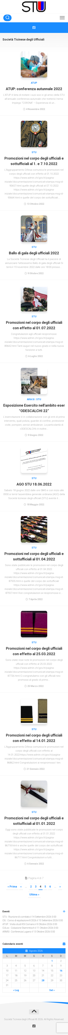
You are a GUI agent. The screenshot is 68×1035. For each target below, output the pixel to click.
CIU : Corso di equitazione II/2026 (19, 920)
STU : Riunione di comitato (16, 916)
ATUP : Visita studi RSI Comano (18, 924)
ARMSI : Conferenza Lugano (16, 931)
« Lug (16, 990)
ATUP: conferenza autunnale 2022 (34, 89)
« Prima (12, 886)
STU (34, 152)
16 (61, 970)
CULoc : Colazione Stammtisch (18, 928)
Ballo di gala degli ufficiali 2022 (34, 253)
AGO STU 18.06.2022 (34, 484)
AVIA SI (30, 399)
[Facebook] (34, 27)
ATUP (34, 83)
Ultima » (34, 894)
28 (43, 980)
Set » (52, 990)
